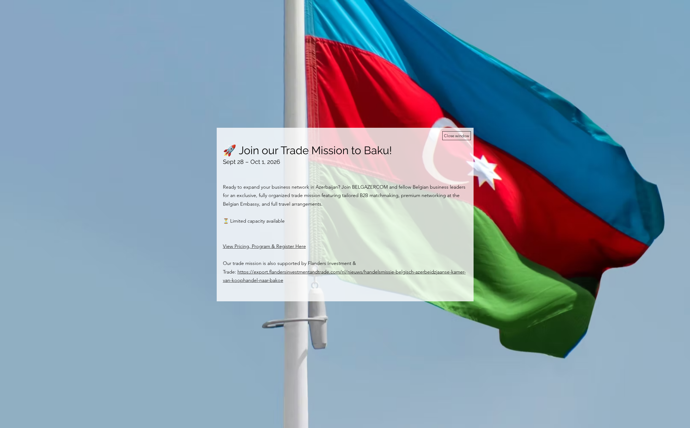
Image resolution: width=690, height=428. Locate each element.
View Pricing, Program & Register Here (264, 246)
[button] (456, 135)
